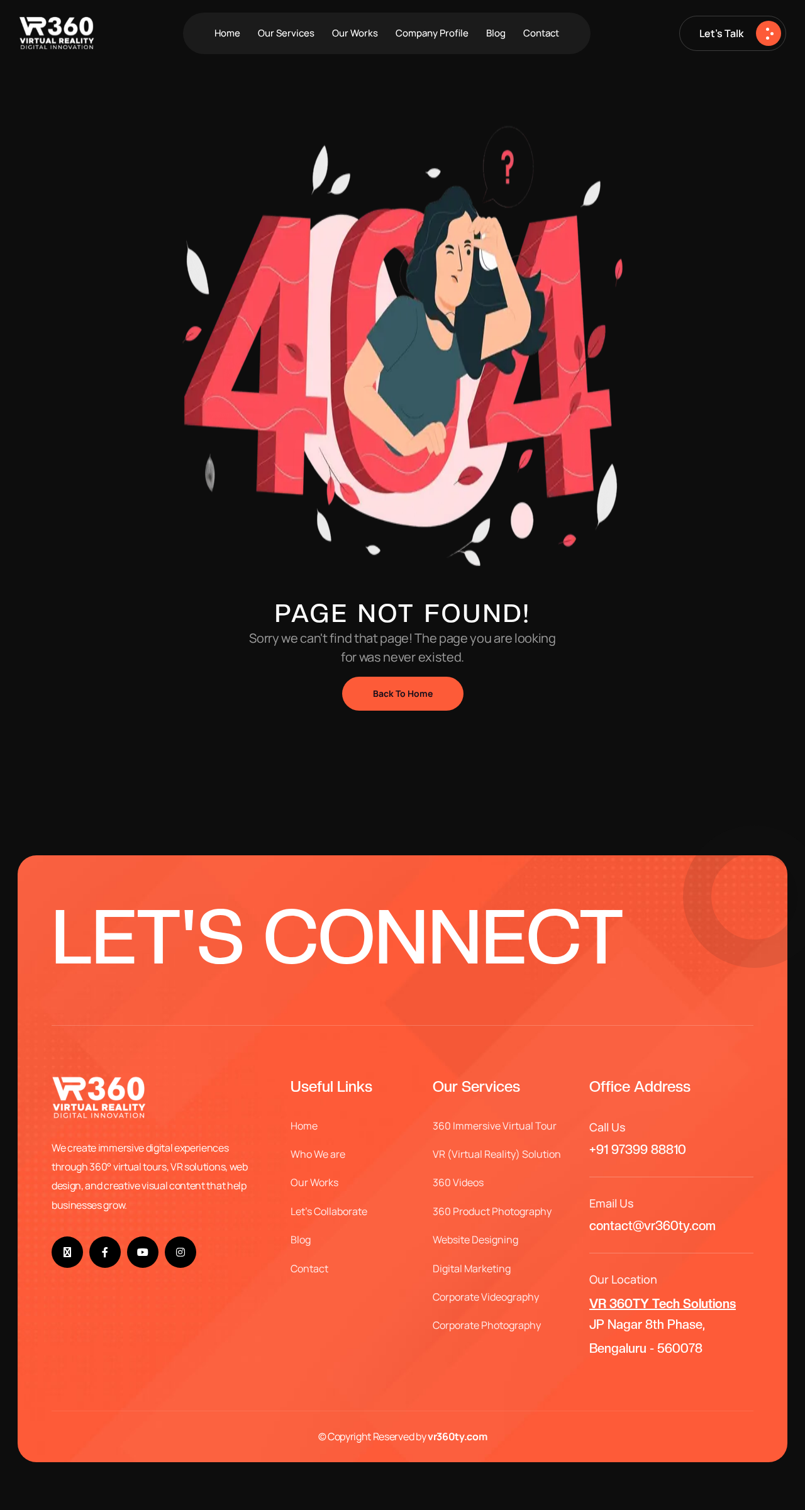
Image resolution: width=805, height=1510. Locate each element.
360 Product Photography (492, 1211)
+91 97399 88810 (637, 1149)
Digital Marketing (472, 1268)
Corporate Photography (487, 1325)
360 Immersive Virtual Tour (495, 1126)
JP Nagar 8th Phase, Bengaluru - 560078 (662, 1326)
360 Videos (458, 1182)
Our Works (355, 33)
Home (227, 33)
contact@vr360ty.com (652, 1225)
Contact (541, 33)
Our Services (286, 33)
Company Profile (432, 33)
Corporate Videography (486, 1297)
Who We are (318, 1154)
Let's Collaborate (329, 1211)
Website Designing (475, 1239)
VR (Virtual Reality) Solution (497, 1154)
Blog (496, 33)
